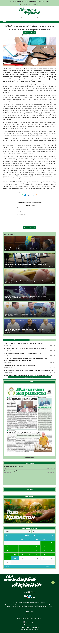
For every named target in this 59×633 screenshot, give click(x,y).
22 (44, 554)
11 (14, 550)
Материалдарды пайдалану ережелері (29, 618)
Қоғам (33, 32)
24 (7, 558)
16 (51, 550)
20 (29, 554)
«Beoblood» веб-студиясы (29, 629)
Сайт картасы (29, 616)
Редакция (29, 614)
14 (37, 550)
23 (51, 554)
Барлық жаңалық (29, 377)
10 (7, 550)
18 (15, 554)
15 (44, 550)
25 (15, 558)
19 (22, 554)
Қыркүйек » (50, 566)
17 (7, 554)
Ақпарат (26, 32)
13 (29, 550)
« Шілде (7, 566)
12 (22, 550)
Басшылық (29, 611)
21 (36, 554)
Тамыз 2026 (29, 536)
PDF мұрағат (30, 457)
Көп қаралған (42, 340)
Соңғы (16, 340)
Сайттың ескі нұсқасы (29, 625)
